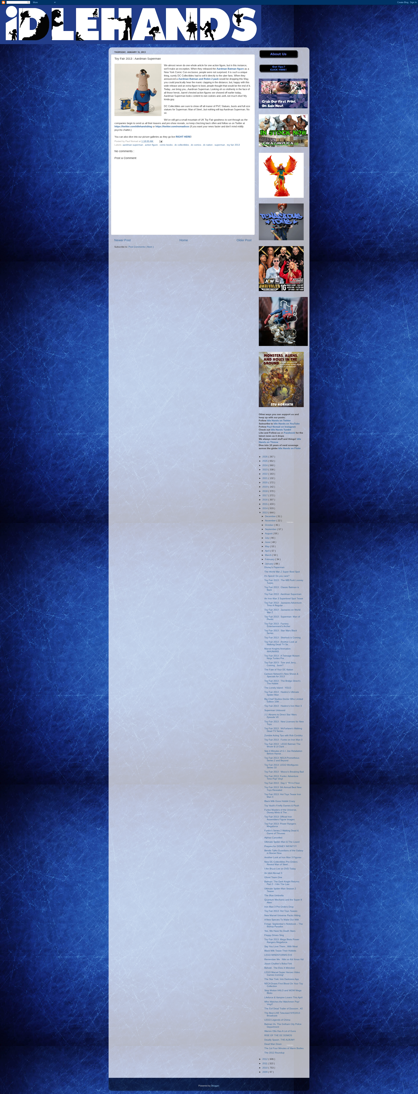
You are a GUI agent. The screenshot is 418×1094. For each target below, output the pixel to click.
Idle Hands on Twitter (279, 420)
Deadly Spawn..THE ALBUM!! (279, 1040)
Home (183, 240)
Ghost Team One (273, 877)
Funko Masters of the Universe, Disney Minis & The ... (280, 811)
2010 (265, 1068)
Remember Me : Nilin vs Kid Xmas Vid (284, 959)
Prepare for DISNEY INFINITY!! (280, 846)
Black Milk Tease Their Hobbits (280, 951)
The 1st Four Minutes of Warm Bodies (284, 1048)
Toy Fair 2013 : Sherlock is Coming (282, 637)
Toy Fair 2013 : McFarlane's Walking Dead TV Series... (283, 729)
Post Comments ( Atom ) (141, 247)
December (270, 516)
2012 (265, 1059)
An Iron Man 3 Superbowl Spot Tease (283, 598)
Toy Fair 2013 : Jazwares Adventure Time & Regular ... (283, 604)
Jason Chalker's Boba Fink (278, 963)
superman (220, 145)
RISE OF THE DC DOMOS (278, 1035)
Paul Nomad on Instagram (281, 427)
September (271, 529)
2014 (265, 508)
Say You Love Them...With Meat (281, 946)
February (270, 559)
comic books (166, 145)
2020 (265, 482)
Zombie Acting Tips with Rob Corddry (283, 735)
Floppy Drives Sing (274, 935)
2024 (265, 465)
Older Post (244, 240)
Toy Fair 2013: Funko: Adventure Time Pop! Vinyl (281, 777)
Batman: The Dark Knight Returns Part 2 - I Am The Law (281, 882)
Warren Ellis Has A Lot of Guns (280, 1031)
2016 (265, 499)
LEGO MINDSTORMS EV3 (278, 955)
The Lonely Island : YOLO (277, 688)
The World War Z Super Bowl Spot (282, 572)
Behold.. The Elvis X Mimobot (279, 968)
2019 (265, 487)
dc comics (196, 145)
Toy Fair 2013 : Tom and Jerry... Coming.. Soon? (280, 663)
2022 (265, 474)
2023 (265, 469)
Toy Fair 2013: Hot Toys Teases (280, 911)
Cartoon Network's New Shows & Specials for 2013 (281, 675)
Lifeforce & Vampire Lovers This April (283, 997)
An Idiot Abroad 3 (273, 873)
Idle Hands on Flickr (289, 448)
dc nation (208, 145)
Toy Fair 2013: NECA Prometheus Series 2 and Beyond (281, 759)
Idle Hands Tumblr (281, 430)
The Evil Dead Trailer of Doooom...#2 (283, 1008)
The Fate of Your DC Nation (278, 669)
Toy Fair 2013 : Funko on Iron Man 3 (283, 740)
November (270, 520)
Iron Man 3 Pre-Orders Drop (279, 907)
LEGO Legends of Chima (277, 1020)
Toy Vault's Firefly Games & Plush (281, 805)
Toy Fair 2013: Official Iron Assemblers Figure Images (279, 818)
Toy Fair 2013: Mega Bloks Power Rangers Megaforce (281, 940)
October (269, 525)
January (269, 564)
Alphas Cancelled (273, 837)
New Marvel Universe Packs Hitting (282, 915)
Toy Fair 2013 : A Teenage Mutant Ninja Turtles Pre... (281, 657)
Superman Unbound (274, 710)
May (267, 546)
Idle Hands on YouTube (287, 423)
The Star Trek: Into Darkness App (281, 979)
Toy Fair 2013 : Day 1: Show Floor (282, 783)
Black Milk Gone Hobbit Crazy (279, 801)
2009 (265, 1072)
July (267, 538)
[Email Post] (160, 141)
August (269, 533)
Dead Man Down (273, 1044)
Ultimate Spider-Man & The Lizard (281, 842)
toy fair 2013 (233, 145)
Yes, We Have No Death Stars (279, 931)
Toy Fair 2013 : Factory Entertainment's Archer (277, 625)
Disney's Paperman (274, 567)
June (268, 542)
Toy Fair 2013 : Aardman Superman (282, 594)
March (268, 555)
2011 (265, 1063)
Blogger (215, 1086)
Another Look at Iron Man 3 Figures (282, 857)
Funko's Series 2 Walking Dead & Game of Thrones (281, 831)
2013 (265, 512)
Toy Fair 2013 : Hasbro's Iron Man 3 (283, 706)
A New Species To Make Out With (281, 919)
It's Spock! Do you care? (276, 576)
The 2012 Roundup (274, 1053)
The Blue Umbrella (274, 895)
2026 (265, 456)
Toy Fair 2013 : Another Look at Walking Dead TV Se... (280, 643)
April (267, 551)
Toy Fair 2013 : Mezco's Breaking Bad (284, 772)
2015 (265, 504)
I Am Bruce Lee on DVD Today (280, 868)
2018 (265, 491)
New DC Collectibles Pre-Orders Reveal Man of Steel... (280, 863)
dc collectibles (182, 145)
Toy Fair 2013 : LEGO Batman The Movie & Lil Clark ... (282, 745)
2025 (265, 461)
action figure (151, 145)
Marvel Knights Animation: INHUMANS (277, 650)
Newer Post (122, 240)
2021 (265, 478)
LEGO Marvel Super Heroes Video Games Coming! (282, 973)
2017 (265, 495)
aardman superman (133, 145)
